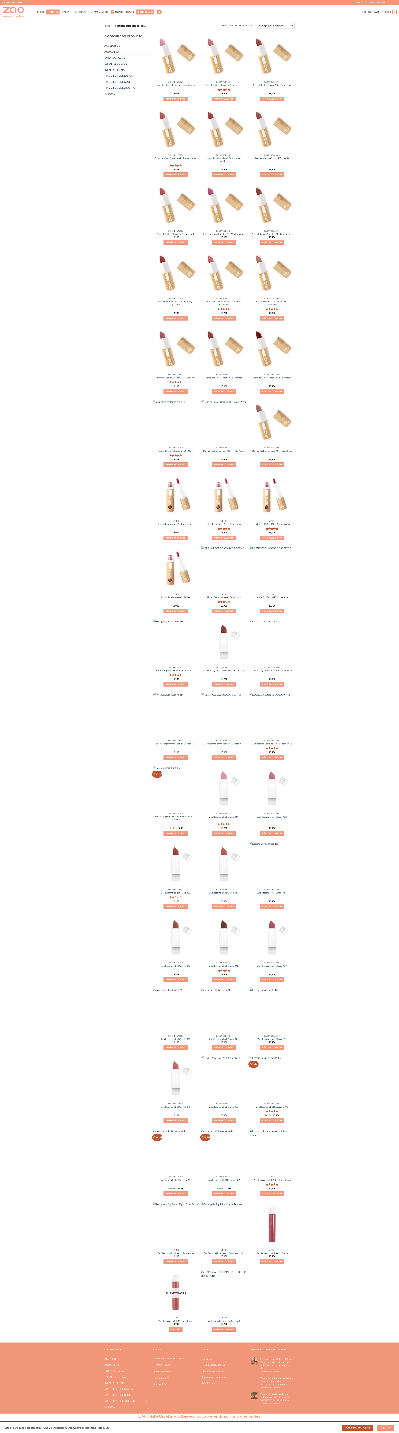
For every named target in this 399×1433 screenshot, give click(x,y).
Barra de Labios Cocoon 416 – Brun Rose (272, 450)
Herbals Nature (162, 1364)
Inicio (107, 25)
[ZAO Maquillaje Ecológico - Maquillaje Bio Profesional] (17, 12)
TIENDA (55, 12)
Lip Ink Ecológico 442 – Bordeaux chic (272, 524)
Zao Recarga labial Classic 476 (223, 1106)
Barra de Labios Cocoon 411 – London (175, 377)
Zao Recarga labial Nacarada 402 (272, 1106)
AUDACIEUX (111, 51)
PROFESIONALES (145, 12)
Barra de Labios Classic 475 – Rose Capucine (223, 303)
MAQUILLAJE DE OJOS (117, 81)
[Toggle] (147, 76)
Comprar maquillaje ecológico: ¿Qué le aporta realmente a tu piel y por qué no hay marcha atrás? (276, 1363)
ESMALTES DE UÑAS (115, 63)
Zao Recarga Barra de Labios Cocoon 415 (224, 743)
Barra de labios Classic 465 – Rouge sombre (224, 159)
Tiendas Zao (208, 1382)
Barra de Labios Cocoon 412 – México (224, 377)
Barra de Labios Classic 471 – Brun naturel (272, 234)
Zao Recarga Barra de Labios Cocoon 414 (176, 743)
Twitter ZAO (160, 1384)
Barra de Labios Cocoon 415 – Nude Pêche (223, 450)
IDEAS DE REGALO (114, 69)
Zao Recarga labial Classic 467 (175, 966)
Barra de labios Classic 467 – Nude (272, 158)
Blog (204, 1388)
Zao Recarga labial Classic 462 (272, 816)
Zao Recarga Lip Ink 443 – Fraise (272, 1253)
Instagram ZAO (162, 1377)
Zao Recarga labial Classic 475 (175, 1106)
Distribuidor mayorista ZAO (169, 1358)
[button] (159, 12)
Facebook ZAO (162, 1371)
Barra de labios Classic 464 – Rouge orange (175, 158)
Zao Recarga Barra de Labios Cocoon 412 (224, 670)
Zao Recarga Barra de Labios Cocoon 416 (272, 743)
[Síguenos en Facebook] (389, 2)
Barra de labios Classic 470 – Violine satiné (224, 234)
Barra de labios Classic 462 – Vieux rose (224, 85)
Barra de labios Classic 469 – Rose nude (176, 234)
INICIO (40, 12)
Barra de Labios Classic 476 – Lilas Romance (271, 303)
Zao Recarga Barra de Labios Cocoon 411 (176, 670)
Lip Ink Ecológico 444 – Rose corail (224, 597)
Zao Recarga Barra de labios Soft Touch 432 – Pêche (176, 818)
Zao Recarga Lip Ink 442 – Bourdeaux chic (224, 1253)
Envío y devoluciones (213, 1370)
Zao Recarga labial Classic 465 (272, 892)
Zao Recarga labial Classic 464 (223, 892)
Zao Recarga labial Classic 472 (272, 1039)
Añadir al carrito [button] (176, 99)
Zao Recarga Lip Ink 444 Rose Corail (175, 1321)
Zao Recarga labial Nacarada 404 (176, 1180)
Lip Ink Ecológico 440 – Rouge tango (175, 524)
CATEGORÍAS (80, 12)
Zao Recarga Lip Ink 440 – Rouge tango (272, 1180)
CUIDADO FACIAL (114, 57)
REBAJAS (129, 12)
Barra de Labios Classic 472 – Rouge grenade (175, 303)
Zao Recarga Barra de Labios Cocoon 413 (272, 670)
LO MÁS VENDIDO (100, 12)
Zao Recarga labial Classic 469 (272, 966)
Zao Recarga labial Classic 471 (223, 1039)
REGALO (119, 12)
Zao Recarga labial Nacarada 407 (224, 1180)
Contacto (207, 1358)
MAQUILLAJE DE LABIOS (118, 75)
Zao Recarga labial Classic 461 (223, 816)
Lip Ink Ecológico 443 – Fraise (175, 597)
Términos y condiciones (214, 1376)
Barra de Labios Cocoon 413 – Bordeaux (272, 377)
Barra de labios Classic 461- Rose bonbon (176, 85)
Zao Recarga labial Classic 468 (223, 966)
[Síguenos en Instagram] (394, 2)
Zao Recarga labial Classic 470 (175, 1039)
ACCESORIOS (112, 45)
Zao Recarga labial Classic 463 (175, 892)
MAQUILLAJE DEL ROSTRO (119, 87)
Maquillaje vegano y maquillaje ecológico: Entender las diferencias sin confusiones (276, 1380)
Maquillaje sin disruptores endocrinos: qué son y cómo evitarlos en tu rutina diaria (274, 1396)
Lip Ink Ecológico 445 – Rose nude (272, 597)
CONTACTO (361, 2)
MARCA (65, 12)
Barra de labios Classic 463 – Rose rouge (271, 85)
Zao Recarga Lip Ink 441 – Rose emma (176, 1253)
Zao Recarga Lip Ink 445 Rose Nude (224, 1321)
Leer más (175, 1329)
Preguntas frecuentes (213, 1364)
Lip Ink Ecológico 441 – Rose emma (224, 524)
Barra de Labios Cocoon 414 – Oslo (176, 450)
